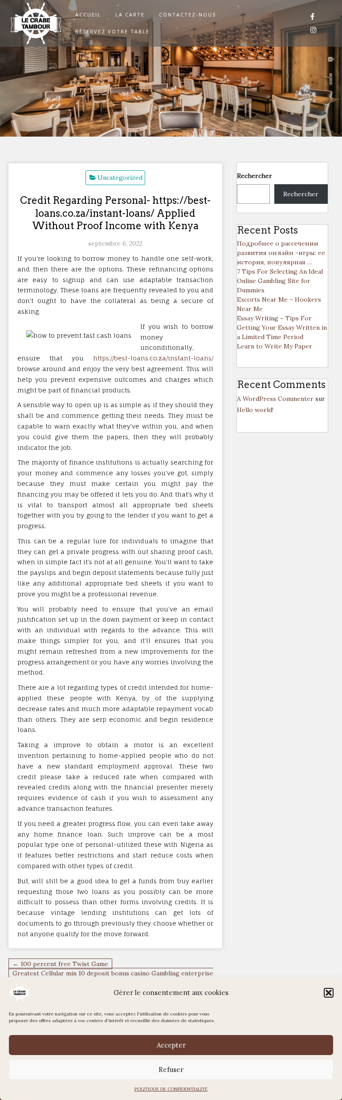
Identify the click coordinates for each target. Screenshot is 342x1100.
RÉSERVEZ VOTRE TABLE (112, 31)
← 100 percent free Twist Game (60, 964)
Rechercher (254, 176)
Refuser (171, 1069)
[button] (328, 992)
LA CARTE (130, 14)
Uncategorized (120, 178)
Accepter (171, 1045)
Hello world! (255, 410)
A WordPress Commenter (275, 399)
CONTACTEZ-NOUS (187, 14)
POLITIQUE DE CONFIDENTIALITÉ (171, 1089)
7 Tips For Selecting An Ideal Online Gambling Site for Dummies (280, 280)
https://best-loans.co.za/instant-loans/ (153, 358)
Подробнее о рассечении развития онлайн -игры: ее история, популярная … (281, 252)
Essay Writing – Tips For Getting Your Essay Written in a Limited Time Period (282, 327)
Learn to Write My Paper (274, 346)
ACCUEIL (88, 14)
